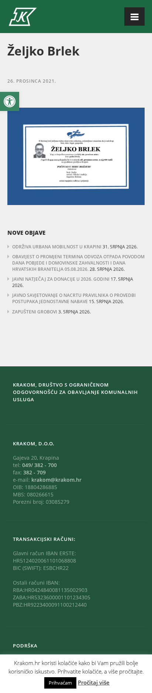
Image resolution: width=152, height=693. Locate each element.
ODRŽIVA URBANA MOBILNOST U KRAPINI (56, 247)
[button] (9, 101)
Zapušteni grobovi (34, 312)
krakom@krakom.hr (56, 479)
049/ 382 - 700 (39, 465)
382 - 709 (34, 472)
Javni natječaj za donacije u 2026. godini (61, 279)
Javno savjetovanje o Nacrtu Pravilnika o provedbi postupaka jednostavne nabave (74, 298)
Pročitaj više (94, 682)
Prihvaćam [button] (60, 682)
